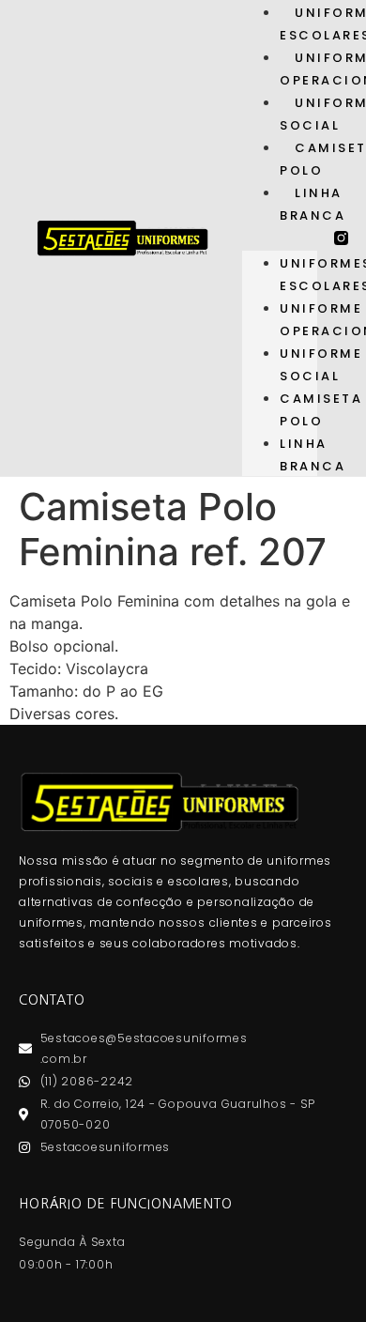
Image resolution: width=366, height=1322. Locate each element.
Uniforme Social (321, 365)
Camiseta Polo (321, 410)
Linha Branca (312, 204)
